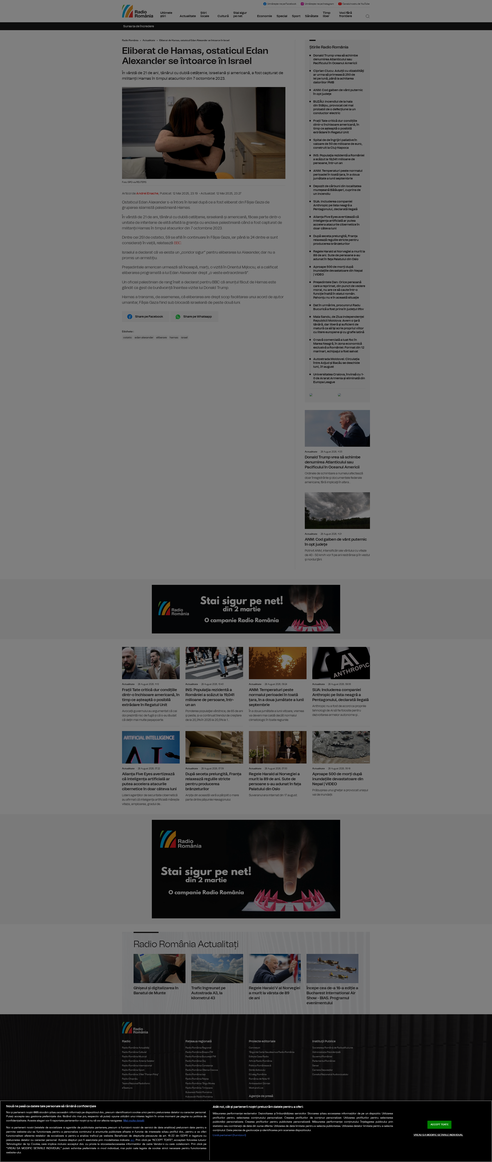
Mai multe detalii (133, 1120)
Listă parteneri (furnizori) (229, 1135)
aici (132, 1140)
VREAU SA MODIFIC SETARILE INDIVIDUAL (438, 1135)
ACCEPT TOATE (439, 1124)
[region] (246, 1131)
